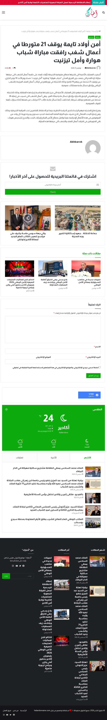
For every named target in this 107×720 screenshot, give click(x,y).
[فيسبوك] (23, 566)
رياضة (88, 31)
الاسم (97, 347)
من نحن (16, 710)
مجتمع (91, 37)
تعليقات (19, 457)
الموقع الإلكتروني (43, 357)
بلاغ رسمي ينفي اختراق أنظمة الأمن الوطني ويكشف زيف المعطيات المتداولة (54, 282)
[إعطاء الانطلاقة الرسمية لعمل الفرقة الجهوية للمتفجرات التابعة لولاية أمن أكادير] (61, 585)
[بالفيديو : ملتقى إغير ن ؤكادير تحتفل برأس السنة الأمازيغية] (93, 498)
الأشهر (87, 457)
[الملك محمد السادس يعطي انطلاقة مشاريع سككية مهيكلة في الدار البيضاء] (93, 472)
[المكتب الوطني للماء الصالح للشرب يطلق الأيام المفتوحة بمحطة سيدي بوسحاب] (93, 523)
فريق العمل (7, 710)
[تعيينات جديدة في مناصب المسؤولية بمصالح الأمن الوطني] (86, 268)
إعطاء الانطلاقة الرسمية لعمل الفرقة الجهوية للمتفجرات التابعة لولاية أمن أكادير (54, 2)
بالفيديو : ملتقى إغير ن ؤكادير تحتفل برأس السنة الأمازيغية (53, 494)
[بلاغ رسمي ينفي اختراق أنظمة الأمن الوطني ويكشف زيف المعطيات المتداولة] (52, 268)
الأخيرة (53, 457)
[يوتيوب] (16, 566)
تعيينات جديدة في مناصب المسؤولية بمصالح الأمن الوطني (89, 282)
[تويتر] (19, 566)
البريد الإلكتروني (93, 357)
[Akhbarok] (91, 12)
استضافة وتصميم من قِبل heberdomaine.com (51, 710)
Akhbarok (91, 68)
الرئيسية (95, 31)
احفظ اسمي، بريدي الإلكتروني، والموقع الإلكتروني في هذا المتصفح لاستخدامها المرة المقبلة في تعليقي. (55, 367)
